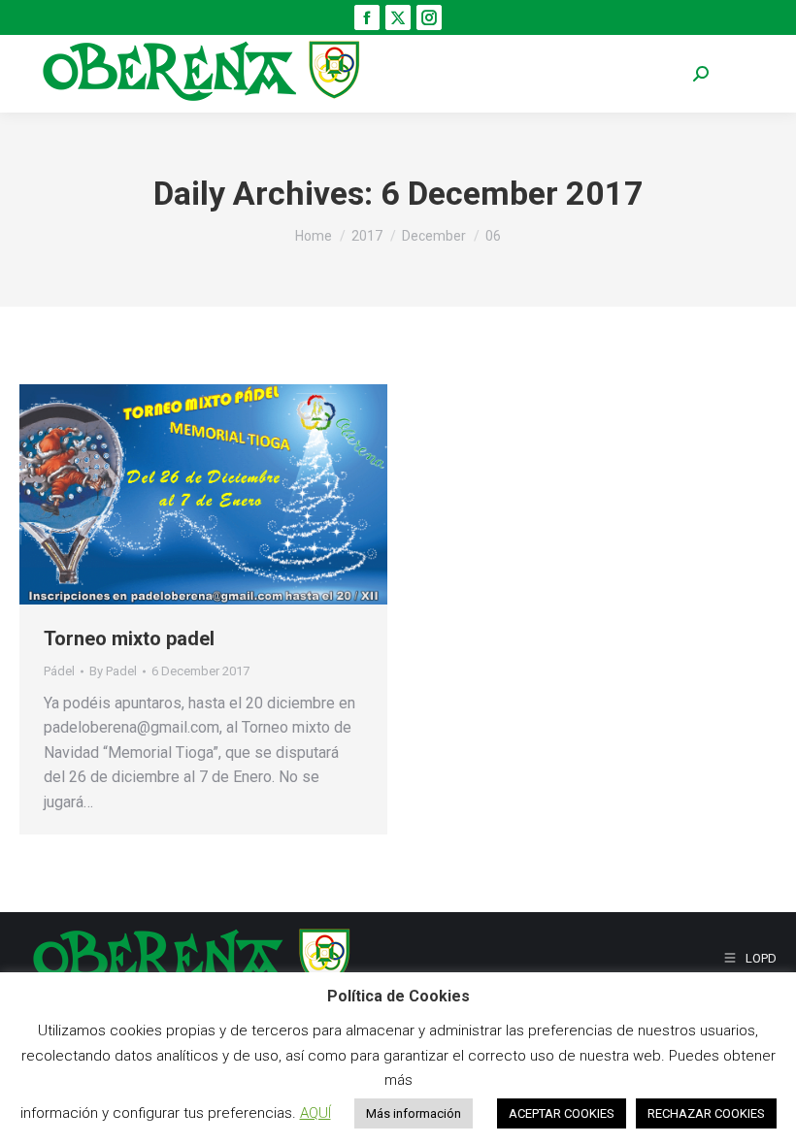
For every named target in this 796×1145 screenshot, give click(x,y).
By (113, 671)
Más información (413, 1113)
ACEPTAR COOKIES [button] (561, 1113)
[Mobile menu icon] (747, 74)
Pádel (59, 671)
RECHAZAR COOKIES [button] (706, 1113)
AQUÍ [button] (315, 1113)
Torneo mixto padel (129, 638)
